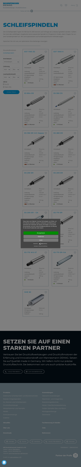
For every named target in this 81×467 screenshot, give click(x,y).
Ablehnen (41, 236)
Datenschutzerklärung (43, 246)
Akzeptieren (41, 233)
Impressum (36, 246)
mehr (41, 240)
